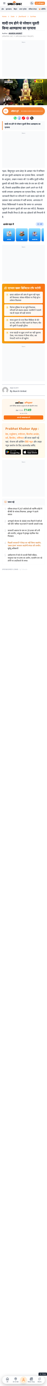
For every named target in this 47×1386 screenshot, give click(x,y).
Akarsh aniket (15, 33)
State (12, 17)
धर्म (6, 437)
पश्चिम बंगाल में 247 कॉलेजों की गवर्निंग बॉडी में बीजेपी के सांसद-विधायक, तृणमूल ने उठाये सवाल (25, 511)
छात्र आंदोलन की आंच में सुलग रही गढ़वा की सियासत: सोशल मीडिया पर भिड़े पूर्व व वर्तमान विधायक (25, 297)
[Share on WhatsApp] (15, 118)
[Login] (23, 1380)
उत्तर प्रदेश (23, 9)
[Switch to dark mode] (32, 3)
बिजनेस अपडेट (32, 434)
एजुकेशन (13, 434)
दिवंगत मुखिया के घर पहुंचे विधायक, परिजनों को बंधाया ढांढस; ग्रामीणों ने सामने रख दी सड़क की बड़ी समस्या (25, 310)
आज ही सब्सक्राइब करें (23, 417)
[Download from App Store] (30, 452)
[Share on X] (31, 118)
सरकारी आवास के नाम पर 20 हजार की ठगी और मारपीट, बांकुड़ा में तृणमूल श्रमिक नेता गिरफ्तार (24, 533)
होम (3, 9)
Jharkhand (22, 17)
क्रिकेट (12, 437)
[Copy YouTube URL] (23, 118)
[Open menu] (4, 3)
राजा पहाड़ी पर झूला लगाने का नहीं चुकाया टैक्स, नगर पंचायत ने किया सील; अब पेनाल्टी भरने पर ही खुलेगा (25, 335)
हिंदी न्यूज (29, 441)
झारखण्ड (9, 9)
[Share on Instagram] (27, 118)
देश (6, 434)
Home (4, 17)
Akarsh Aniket (20, 391)
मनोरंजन (21, 434)
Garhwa (33, 17)
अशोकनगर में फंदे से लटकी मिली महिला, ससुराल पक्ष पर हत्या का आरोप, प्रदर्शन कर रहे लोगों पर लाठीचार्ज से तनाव (25, 558)
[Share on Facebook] (19, 118)
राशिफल (20, 437)
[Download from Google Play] (13, 452)
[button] (23, 92)
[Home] (15, 3)
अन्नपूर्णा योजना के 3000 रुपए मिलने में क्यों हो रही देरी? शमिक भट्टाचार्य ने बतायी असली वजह (25, 522)
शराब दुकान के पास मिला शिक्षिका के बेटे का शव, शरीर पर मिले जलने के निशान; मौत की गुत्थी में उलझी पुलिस (25, 322)
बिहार (15, 9)
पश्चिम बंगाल (33, 9)
